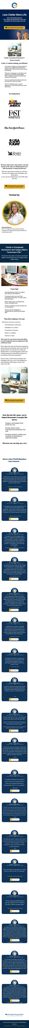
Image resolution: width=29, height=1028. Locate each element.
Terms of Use (13, 1025)
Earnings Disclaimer (21, 1025)
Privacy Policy (7, 1025)
